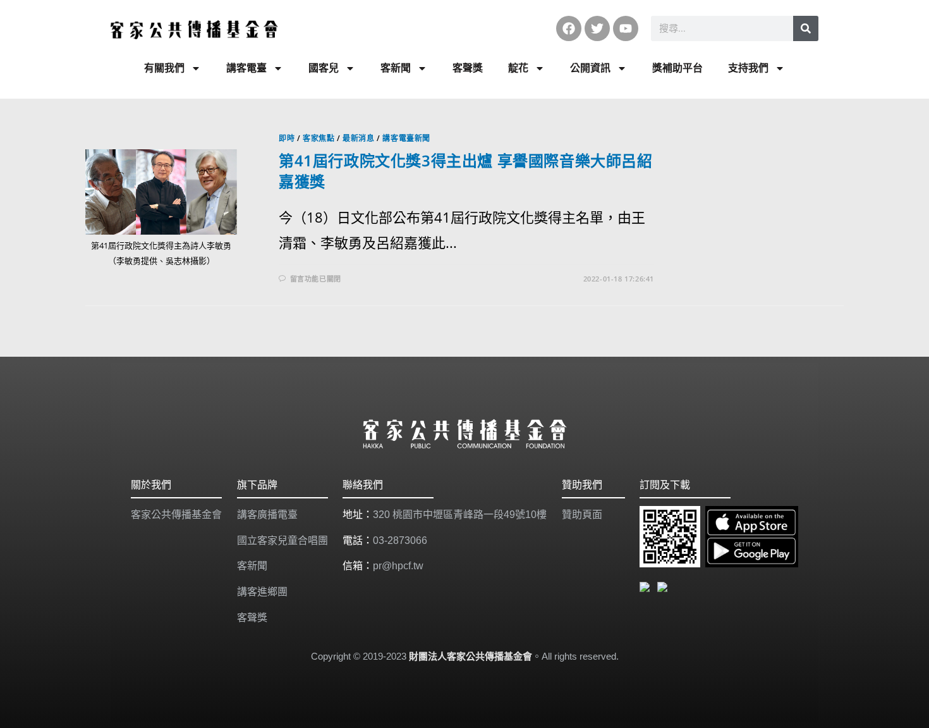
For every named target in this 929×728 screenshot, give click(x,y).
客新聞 (395, 68)
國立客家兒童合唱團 (282, 540)
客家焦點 (318, 138)
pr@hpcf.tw (398, 565)
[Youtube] (625, 28)
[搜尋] (805, 28)
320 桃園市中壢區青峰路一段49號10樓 (460, 514)
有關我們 (164, 68)
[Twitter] (597, 28)
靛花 (518, 68)
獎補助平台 (677, 68)
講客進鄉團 (262, 591)
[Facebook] (568, 28)
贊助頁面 (582, 514)
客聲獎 (467, 68)
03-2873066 (400, 540)
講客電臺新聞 (406, 138)
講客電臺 (246, 68)
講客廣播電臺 (267, 514)
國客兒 (323, 68)
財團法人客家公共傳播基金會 (470, 656)
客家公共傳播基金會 (176, 514)
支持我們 (748, 68)
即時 (286, 138)
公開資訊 (590, 68)
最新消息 (358, 138)
